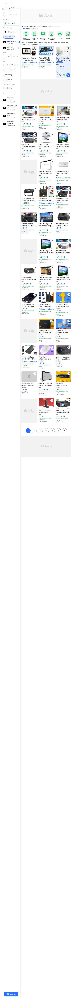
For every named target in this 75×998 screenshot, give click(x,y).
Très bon (13, 65)
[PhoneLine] (68, 75)
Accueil (26, 26)
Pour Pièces (8, 79)
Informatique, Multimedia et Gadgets (48, 26)
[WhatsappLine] (64, 75)
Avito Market (33, 26)
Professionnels (9, 93)
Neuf (6, 65)
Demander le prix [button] (30, 62)
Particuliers (8, 88)
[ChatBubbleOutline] (60, 75)
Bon (6, 70)
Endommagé (9, 75)
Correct (12, 70)
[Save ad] (34, 48)
